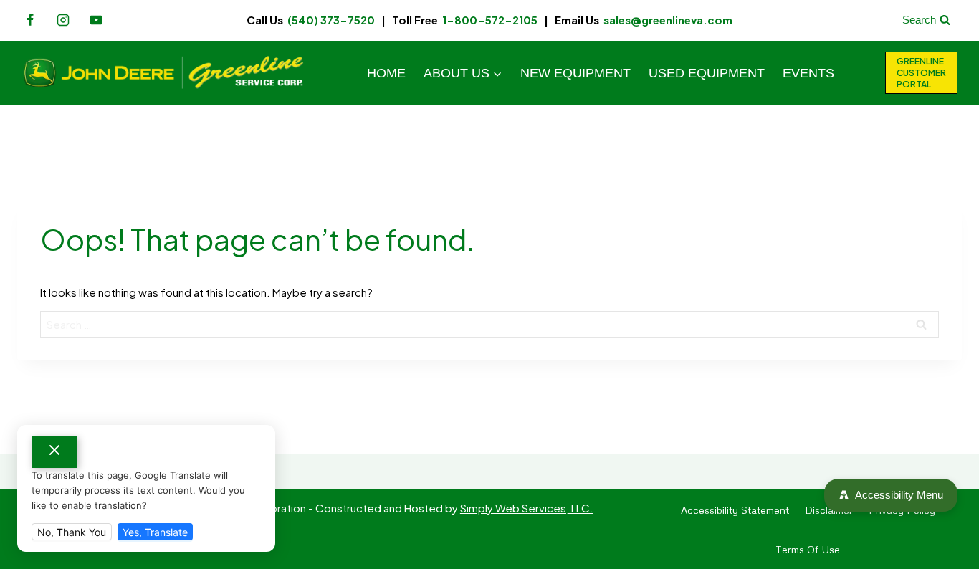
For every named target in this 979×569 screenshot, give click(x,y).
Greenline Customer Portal (921, 73)
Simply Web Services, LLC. (526, 508)
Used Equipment (707, 73)
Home (386, 73)
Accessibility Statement (735, 510)
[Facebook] (30, 20)
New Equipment (575, 73)
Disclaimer (829, 510)
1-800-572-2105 (490, 20)
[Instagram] (63, 20)
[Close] (54, 452)
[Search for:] (489, 324)
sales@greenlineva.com (667, 20)
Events (808, 73)
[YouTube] (96, 20)
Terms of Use (807, 549)
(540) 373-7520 (331, 20)
